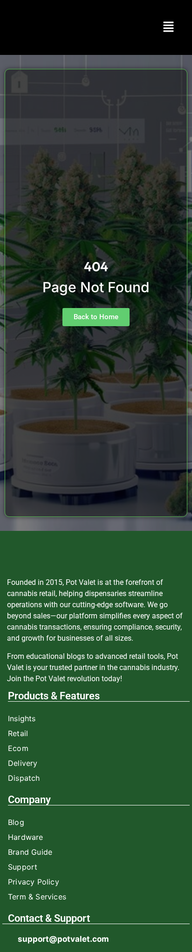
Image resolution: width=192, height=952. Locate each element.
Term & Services (37, 896)
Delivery (23, 763)
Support (22, 867)
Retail (18, 733)
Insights (22, 718)
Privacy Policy (33, 881)
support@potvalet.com (63, 939)
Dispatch (24, 778)
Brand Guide (30, 852)
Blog (16, 822)
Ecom (18, 748)
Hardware (25, 837)
